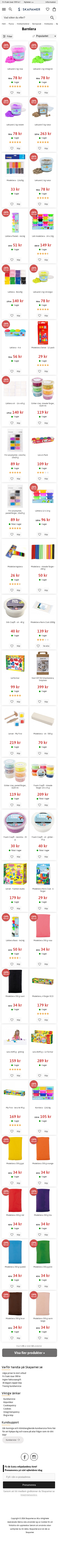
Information (50, 2)
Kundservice (9, 1399)
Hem (4, 24)
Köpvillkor (8, 1402)
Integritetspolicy (11, 1412)
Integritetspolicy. (29, 1494)
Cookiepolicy (9, 1405)
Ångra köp (8, 1415)
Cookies (7, 1408)
